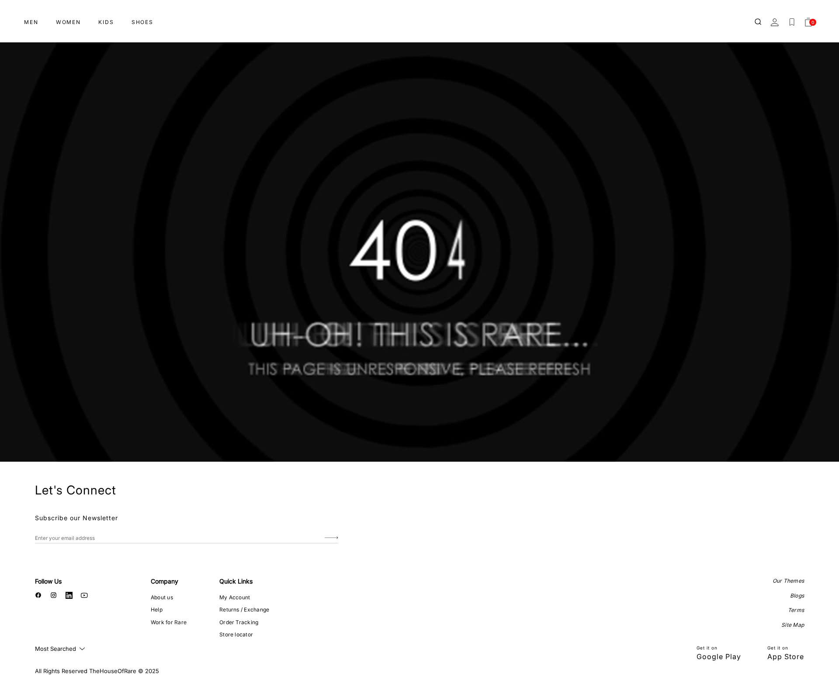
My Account (234, 597)
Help (157, 609)
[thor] (419, 18)
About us (162, 597)
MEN (31, 22)
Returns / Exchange (244, 609)
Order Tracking (238, 622)
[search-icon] (759, 22)
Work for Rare (169, 622)
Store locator (236, 634)
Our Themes (788, 580)
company (164, 581)
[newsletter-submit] (331, 537)
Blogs (797, 595)
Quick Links (236, 581)
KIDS (106, 22)
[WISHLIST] (791, 22)
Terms (796, 610)
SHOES (142, 22)
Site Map (792, 625)
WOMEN (68, 22)
